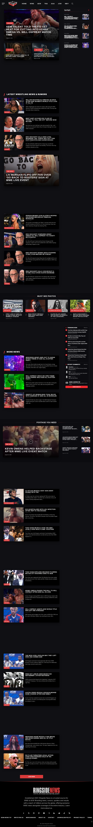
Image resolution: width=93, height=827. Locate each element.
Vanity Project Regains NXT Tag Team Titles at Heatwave (70, 449)
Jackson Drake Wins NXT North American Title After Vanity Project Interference (70, 438)
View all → (86, 327)
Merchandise (31, 817)
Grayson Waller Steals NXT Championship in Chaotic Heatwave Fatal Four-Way (45, 55)
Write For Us (18, 817)
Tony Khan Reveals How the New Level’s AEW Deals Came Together (39, 528)
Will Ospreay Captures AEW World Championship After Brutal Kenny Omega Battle (71, 17)
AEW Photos (7, 310)
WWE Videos (38, 49)
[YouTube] (44, 813)
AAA (53, 4)
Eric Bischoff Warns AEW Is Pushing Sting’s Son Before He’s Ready (41, 253)
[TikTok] (64, 813)
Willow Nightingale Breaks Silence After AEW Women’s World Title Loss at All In (41, 101)
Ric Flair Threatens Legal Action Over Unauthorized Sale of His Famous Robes (39, 757)
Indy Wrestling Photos (77, 310)
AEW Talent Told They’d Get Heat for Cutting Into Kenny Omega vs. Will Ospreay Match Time (28, 30)
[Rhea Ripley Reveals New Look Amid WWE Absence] (35, 306)
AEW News (9, 23)
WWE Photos (30, 310)
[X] (29, 813)
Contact (51, 817)
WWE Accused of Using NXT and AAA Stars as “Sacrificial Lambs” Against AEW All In (77, 343)
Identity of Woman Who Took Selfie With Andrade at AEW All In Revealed (41, 395)
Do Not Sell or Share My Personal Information (46, 825)
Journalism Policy (64, 817)
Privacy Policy (79, 817)
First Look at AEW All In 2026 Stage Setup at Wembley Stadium (14, 315)
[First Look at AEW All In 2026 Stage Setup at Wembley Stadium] (13, 306)
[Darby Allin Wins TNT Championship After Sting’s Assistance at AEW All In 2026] (85, 45)
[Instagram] (34, 813)
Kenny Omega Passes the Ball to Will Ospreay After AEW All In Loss (41, 591)
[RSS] (69, 813)
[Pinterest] (39, 813)
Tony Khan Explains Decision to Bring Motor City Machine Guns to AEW (41, 572)
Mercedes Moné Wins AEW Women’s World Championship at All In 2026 (71, 36)
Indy (67, 4)
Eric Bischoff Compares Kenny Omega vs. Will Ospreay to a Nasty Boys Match (40, 235)
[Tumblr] (49, 813)
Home (24, 4)
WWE (32, 4)
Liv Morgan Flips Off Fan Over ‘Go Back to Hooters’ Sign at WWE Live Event (28, 177)
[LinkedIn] (54, 813)
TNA (46, 4)
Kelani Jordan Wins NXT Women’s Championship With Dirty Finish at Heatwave (70, 27)
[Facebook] (24, 813)
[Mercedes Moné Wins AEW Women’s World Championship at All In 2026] (85, 35)
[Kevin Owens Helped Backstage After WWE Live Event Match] (31, 441)
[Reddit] (59, 813)
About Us (42, 817)
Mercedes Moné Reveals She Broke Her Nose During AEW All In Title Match (40, 738)
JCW (60, 4)
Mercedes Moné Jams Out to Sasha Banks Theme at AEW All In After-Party (40, 359)
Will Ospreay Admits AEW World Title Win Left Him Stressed (41, 609)
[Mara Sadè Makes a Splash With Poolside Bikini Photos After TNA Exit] (80, 306)
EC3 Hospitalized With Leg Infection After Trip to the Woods (40, 510)
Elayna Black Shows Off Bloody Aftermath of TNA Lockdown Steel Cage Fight (59, 315)
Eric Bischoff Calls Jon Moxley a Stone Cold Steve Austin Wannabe (40, 272)
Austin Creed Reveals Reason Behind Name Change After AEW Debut (40, 693)
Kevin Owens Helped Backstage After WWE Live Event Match (28, 450)
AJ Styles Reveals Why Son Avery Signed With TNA (39, 491)
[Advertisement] (31, 198)
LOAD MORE (31, 776)
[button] (72, 3)
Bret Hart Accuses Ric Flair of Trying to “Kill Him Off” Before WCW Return (41, 120)
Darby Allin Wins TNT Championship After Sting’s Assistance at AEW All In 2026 (71, 46)
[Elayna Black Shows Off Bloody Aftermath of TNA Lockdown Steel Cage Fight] (58, 306)
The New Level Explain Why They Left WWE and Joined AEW (40, 656)
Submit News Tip (77, 386)
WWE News (7, 112)
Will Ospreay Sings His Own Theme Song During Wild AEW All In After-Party (40, 377)
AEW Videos (7, 369)
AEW (39, 4)
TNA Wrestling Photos (55, 310)
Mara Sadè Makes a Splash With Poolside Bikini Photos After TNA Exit (81, 315)
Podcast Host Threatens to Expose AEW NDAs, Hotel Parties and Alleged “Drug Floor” (77, 356)
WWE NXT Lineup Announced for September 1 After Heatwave (38, 674)
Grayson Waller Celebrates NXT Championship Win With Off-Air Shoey (69, 427)
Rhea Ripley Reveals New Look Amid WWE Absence (35, 315)
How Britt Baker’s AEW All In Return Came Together (17, 55)
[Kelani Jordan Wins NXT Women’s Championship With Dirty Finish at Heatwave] (85, 26)
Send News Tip (6, 817)
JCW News (7, 521)
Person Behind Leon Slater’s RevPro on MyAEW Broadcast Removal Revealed (41, 217)
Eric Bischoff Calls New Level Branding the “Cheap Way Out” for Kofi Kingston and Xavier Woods (40, 138)
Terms (89, 817)
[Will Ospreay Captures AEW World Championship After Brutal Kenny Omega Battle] (85, 16)
